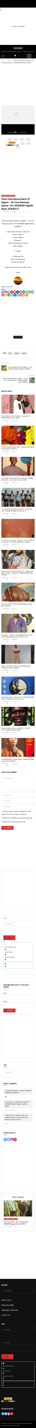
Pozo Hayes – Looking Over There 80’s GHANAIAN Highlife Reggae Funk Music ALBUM (17, 1104)
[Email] (29, 291)
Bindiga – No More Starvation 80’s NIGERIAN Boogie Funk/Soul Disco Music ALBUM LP (15, 667)
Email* (5, 1001)
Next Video (32, 375)
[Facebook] (2, 291)
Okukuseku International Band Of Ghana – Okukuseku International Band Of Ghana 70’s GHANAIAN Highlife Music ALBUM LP (18, 51)
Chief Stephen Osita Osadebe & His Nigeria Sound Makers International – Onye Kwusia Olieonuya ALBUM (17, 479)
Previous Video (5, 363)
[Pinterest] (11, 291)
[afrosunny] (18, 56)
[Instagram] (5, 291)
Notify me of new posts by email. (14, 822)
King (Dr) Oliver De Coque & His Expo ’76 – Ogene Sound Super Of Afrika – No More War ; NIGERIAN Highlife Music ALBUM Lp (17, 573)
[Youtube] (14, 291)
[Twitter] (8, 291)
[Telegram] (17, 294)
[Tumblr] (17, 291)
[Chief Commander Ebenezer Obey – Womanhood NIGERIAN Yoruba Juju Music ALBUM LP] (18, 435)
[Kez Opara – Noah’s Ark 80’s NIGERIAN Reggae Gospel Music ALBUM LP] (18, 592)
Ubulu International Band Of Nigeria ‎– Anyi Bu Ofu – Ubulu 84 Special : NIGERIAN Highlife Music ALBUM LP (15, 380)
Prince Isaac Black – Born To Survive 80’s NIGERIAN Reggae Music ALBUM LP (16, 1223)
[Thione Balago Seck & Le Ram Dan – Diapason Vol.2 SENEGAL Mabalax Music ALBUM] (18, 404)
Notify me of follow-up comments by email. (17, 818)
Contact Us (5, 1315)
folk (10, 353)
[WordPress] (8, 294)
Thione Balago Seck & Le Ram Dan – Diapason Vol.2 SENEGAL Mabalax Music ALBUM (15, 417)
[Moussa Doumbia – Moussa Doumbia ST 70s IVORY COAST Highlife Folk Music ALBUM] (18, 716)
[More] (27, 294)
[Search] (33, 56)
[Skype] (11, 294)
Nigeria (13, 195)
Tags (5, 1065)
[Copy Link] (5, 294)
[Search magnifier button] (9, 937)
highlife (17, 353)
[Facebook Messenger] (32, 291)
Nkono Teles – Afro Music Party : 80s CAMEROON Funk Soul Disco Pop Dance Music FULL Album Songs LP (16, 1117)
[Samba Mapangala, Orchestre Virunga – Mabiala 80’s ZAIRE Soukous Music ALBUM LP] (18, 747)
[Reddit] (20, 291)
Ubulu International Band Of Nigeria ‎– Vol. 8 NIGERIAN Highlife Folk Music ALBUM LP (20, 368)
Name (5, 993)
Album (8, 60)
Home (2, 60)
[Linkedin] (23, 291)
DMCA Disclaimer (7, 1305)
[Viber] (2, 294)
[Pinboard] (14, 294)
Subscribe (2, 6)
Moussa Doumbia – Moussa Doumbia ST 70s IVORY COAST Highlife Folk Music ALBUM (15, 729)
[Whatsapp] (26, 291)
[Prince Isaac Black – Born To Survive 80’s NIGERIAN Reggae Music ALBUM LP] (18, 1208)
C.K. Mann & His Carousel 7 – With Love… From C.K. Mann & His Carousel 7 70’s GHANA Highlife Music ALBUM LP (17, 541)
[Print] (20, 294)
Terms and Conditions (9, 1310)
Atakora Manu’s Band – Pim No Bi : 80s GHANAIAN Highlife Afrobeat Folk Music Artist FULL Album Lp (17, 698)
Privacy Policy (6, 1300)
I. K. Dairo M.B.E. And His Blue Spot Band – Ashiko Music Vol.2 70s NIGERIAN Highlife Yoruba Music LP (16, 510)
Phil (6, 1097)
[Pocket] (23, 294)
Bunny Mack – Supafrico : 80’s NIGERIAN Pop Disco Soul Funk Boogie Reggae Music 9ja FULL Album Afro (16, 636)
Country (8, 195)
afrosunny (6, 212)
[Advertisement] (18, 87)
